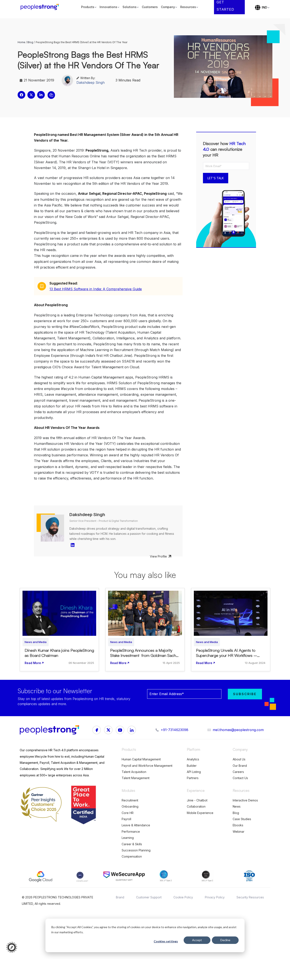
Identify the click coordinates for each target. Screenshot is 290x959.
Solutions (129, 7)
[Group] (108, 730)
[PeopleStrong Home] (42, 7)
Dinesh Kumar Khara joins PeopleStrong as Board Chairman (59, 653)
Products (87, 7)
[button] (21, 95)
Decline (225, 940)
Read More (33, 663)
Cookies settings (166, 941)
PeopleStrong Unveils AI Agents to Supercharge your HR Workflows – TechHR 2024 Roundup (226, 655)
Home (21, 42)
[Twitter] (131, 730)
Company (168, 7)
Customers (150, 7)
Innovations (108, 7)
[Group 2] (120, 730)
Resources (188, 7)
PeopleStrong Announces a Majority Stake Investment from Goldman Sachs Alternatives (144, 655)
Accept (197, 940)
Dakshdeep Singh (90, 82)
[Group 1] (96, 730)
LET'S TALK (215, 178)
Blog (30, 42)
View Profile (158, 556)
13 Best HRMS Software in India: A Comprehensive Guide (95, 289)
